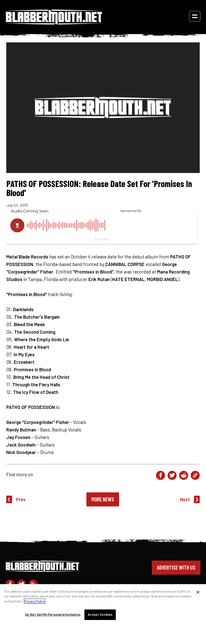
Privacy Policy (34, 601)
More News (102, 499)
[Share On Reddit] (183, 475)
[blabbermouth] (54, 23)
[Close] (197, 592)
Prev (21, 499)
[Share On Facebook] (160, 475)
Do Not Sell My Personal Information (52, 614)
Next (185, 499)
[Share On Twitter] (172, 475)
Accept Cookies (100, 614)
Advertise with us (176, 567)
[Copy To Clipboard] (195, 475)
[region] (103, 604)
